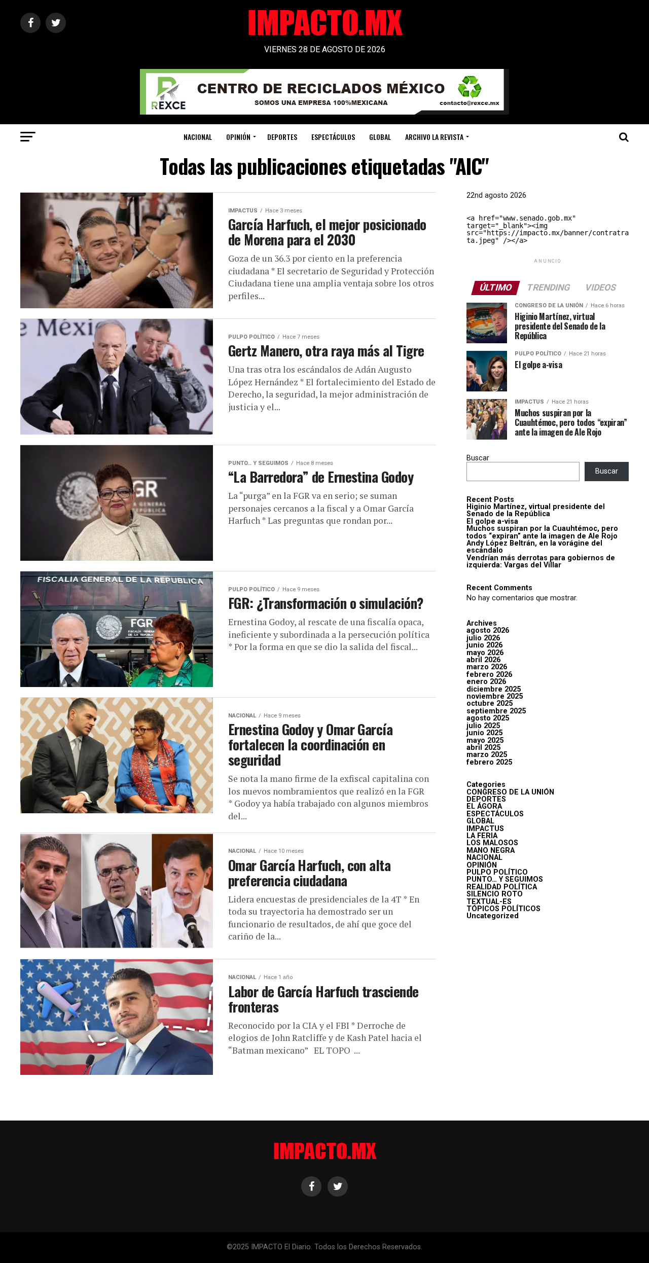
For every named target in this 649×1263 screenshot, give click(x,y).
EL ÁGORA (484, 806)
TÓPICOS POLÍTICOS (503, 909)
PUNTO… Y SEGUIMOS (504, 879)
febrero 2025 (489, 762)
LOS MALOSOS (492, 843)
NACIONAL (198, 136)
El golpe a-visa (492, 521)
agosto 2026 (487, 630)
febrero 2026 (489, 674)
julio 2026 (483, 638)
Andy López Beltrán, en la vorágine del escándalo (534, 547)
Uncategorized (492, 916)
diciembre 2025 (493, 689)
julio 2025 (483, 725)
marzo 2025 (486, 754)
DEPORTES (282, 136)
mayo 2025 (484, 740)
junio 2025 (484, 733)
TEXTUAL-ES (489, 901)
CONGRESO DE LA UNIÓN (510, 792)
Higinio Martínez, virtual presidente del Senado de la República (535, 510)
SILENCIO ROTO (494, 894)
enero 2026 (486, 681)
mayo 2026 (484, 652)
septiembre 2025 (496, 711)
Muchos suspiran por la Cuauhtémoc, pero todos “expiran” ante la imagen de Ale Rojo (542, 532)
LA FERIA (481, 836)
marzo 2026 (486, 667)
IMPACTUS (485, 828)
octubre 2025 (489, 703)
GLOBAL (380, 136)
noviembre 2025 (494, 696)
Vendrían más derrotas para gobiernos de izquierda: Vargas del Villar (540, 561)
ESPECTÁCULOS (333, 136)
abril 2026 (483, 660)
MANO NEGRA (490, 850)
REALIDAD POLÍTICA (501, 887)
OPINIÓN (238, 136)
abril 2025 (483, 747)
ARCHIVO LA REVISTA (434, 136)
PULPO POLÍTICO (497, 872)
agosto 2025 (487, 718)
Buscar (477, 458)
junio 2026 (484, 645)
